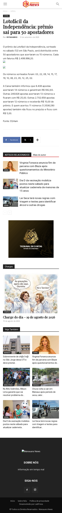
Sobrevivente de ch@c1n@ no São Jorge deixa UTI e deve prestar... (16, 359)
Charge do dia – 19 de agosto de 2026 (29, 317)
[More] (37, 140)
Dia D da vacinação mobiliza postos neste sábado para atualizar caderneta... (16, 424)
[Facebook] (27, 490)
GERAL (13, 11)
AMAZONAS (8, 385)
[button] (5, 4)
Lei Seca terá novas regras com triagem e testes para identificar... (44, 424)
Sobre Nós (22, 501)
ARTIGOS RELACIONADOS (17, 155)
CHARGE (7, 312)
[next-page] (10, 213)
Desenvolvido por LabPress (31, 504)
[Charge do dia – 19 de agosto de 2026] (31, 293)
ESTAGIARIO (12, 37)
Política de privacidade (39, 501)
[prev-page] (5, 213)
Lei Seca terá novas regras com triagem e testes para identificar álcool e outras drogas (38, 201)
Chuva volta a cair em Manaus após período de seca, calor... (44, 392)
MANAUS (7, 353)
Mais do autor (39, 155)
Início (5, 11)
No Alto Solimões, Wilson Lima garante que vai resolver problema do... (14, 392)
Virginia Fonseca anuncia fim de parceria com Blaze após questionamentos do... (45, 359)
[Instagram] (35, 490)
